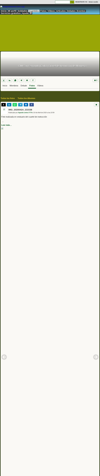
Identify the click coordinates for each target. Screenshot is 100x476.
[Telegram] (21, 80)
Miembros (14, 86)
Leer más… (6, 125)
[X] (3, 80)
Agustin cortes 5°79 (25, 112)
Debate (24, 86)
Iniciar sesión (93, 2)
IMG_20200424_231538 (20, 109)
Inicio (5, 86)
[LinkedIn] (9, 80)
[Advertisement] (50, 33)
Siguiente (96, 357)
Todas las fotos (8, 98)
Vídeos (40, 86)
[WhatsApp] (15, 80)
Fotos (32, 86)
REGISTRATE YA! (81, 2)
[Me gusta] (96, 104)
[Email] (27, 80)
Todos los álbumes (26, 98)
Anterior (4, 357)
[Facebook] (33, 80)
